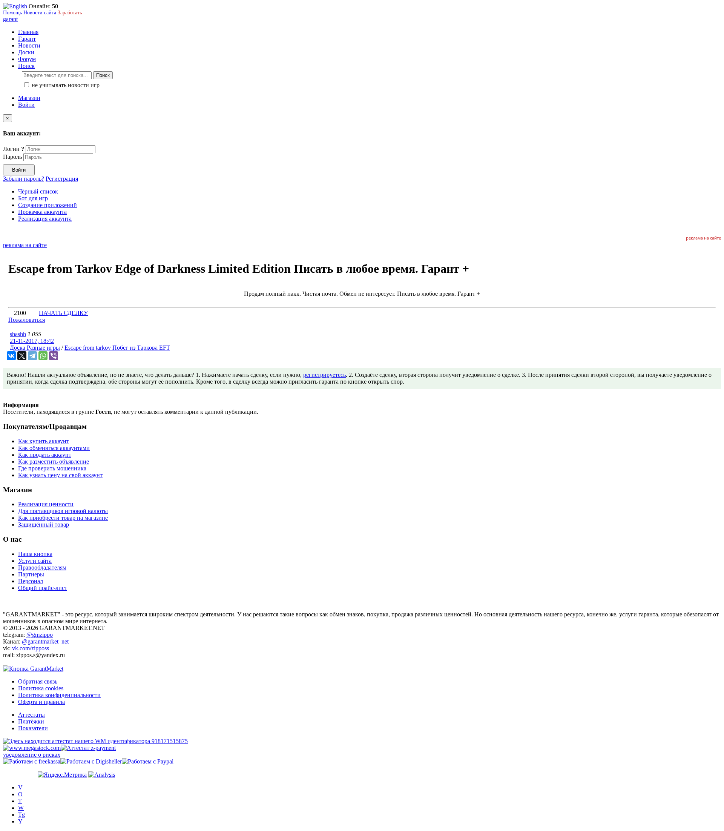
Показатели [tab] (33, 728)
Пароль (12, 157)
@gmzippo (39, 634)
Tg (21, 814)
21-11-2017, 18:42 (32, 341)
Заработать (70, 12)
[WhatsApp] (43, 355)
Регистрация (62, 178)
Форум (27, 59)
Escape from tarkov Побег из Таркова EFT (117, 347)
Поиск (103, 75)
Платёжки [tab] (31, 721)
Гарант (27, 38)
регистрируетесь (324, 375)
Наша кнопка (35, 554)
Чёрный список (38, 191)
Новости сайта (39, 12)
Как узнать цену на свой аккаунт (60, 475)
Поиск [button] (26, 66)
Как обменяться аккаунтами (54, 448)
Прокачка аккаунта (42, 212)
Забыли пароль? (23, 178)
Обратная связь (37, 681)
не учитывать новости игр (65, 85)
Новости (29, 45)
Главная (28, 32)
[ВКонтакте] (11, 355)
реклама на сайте (703, 238)
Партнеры (31, 574)
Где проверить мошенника (52, 468)
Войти (26, 104)
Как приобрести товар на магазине (63, 518)
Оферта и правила (41, 702)
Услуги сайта (35, 561)
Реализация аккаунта (45, 218)
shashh (18, 334)
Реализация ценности (46, 504)
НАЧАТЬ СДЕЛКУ (63, 313)
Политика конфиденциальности (59, 695)
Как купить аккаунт (43, 441)
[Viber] (53, 355)
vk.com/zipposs (30, 648)
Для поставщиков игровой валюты (63, 511)
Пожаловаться (26, 319)
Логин (13, 149)
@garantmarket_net (45, 641)
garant (10, 19)
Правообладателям (42, 567)
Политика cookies (40, 688)
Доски (26, 52)
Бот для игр (33, 198)
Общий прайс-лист (42, 588)
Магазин (29, 98)
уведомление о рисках (31, 754)
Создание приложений (47, 205)
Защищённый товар (43, 524)
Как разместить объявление (53, 461)
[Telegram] (32, 355)
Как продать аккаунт (44, 455)
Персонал (30, 581)
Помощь (12, 12)
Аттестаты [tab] (31, 714)
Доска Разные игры (35, 347)
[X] (21, 355)
